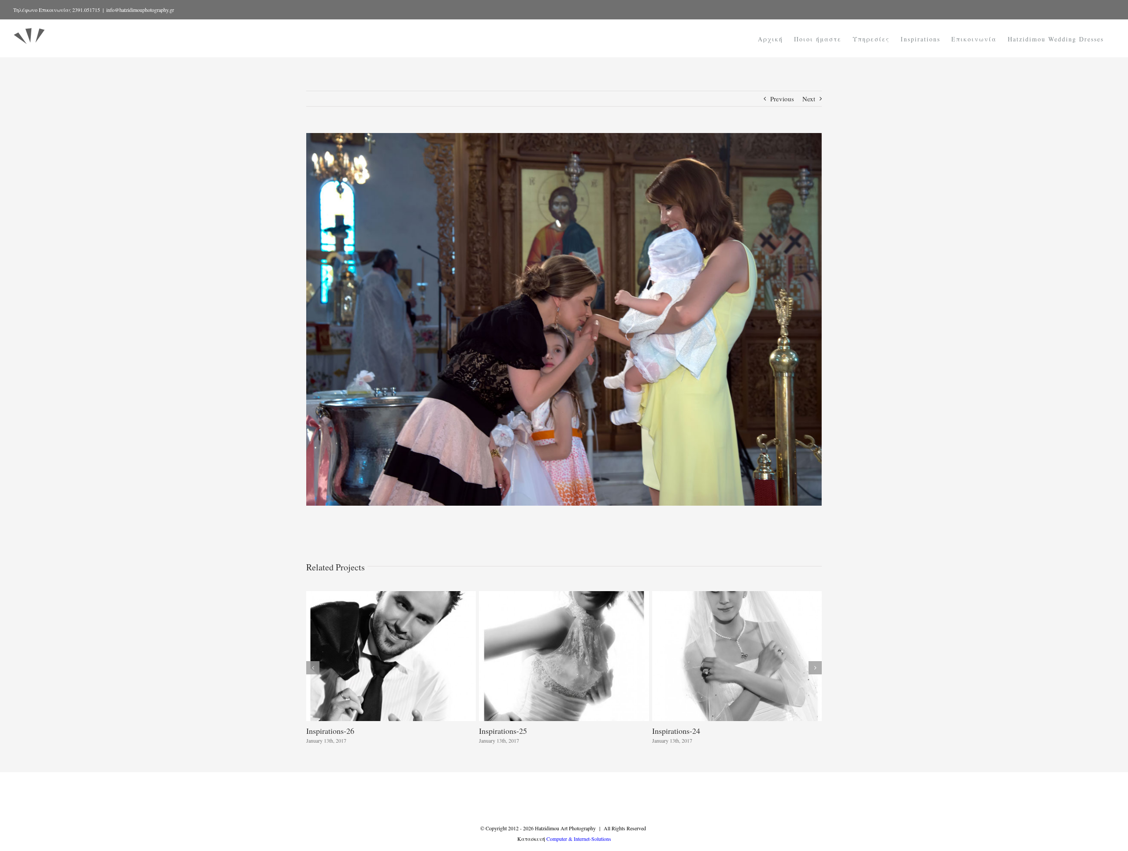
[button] (312, 667)
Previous (782, 98)
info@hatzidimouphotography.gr (140, 9)
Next (808, 98)
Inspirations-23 (330, 730)
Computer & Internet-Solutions (578, 838)
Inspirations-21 (676, 730)
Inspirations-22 (503, 730)
